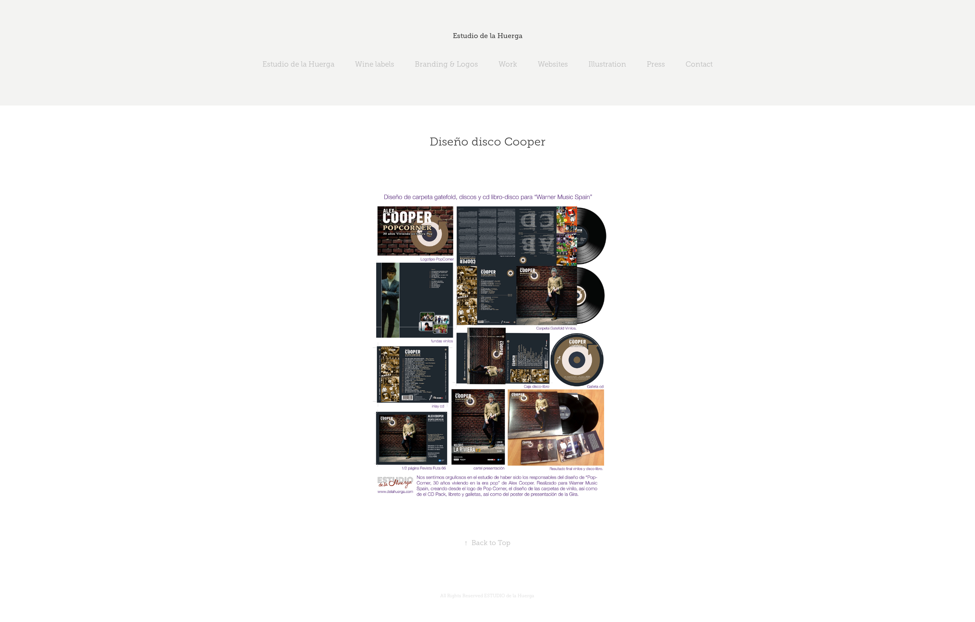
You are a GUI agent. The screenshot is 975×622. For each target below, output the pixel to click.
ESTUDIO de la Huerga (509, 595)
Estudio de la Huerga (488, 36)
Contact (699, 64)
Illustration (607, 64)
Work (508, 64)
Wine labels (374, 64)
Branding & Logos (446, 64)
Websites (553, 64)
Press (656, 64)
